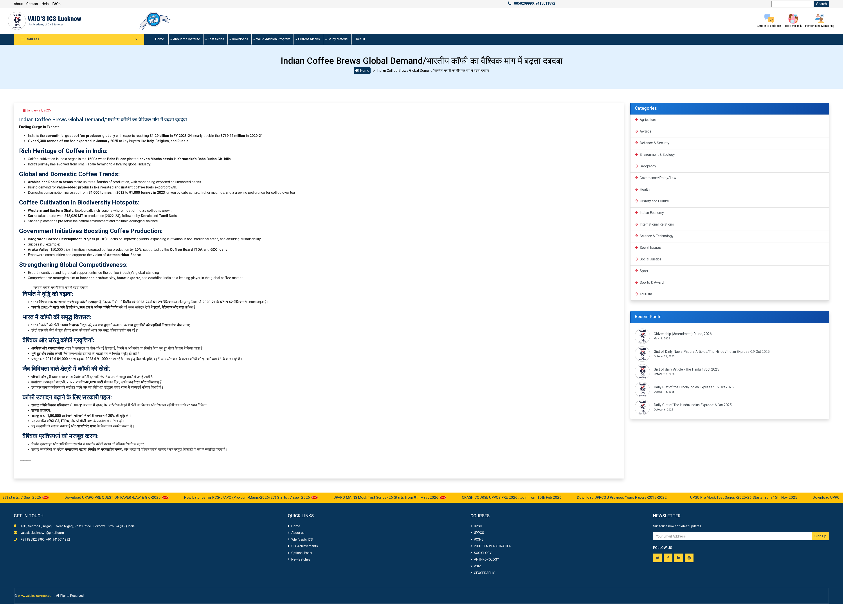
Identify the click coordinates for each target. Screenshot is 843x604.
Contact (32, 4)
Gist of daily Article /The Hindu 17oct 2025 (686, 369)
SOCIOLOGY (483, 553)
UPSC (478, 526)
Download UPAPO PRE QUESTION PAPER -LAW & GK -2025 (89, 497)
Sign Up (820, 536)
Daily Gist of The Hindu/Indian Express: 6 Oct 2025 (693, 405)
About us (297, 533)
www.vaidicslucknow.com (36, 596)
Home (159, 39)
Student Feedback (769, 25)
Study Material (338, 39)
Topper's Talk (793, 25)
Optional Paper (301, 553)
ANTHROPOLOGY (486, 559)
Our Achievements (304, 546)
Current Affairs (309, 39)
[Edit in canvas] (29, 460)
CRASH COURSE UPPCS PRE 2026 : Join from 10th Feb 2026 (488, 497)
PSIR (477, 566)
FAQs (56, 4)
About (18, 4)
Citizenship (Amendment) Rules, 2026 (683, 334)
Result (360, 39)
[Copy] (25, 460)
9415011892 (545, 3)
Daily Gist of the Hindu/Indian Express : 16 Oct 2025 (694, 387)
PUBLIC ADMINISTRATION (493, 546)
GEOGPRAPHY (484, 573)
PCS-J (478, 539)
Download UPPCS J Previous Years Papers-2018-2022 (598, 497)
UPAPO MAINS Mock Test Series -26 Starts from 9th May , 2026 (363, 497)
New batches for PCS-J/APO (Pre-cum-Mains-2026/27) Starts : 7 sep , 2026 (223, 497)
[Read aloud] (21, 460)
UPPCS (479, 533)
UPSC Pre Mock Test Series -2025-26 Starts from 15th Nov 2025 (720, 497)
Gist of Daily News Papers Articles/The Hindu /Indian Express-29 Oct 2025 (712, 351)
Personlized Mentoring (819, 25)
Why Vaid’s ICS (302, 539)
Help (45, 4)
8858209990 (524, 3)
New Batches (300, 559)
